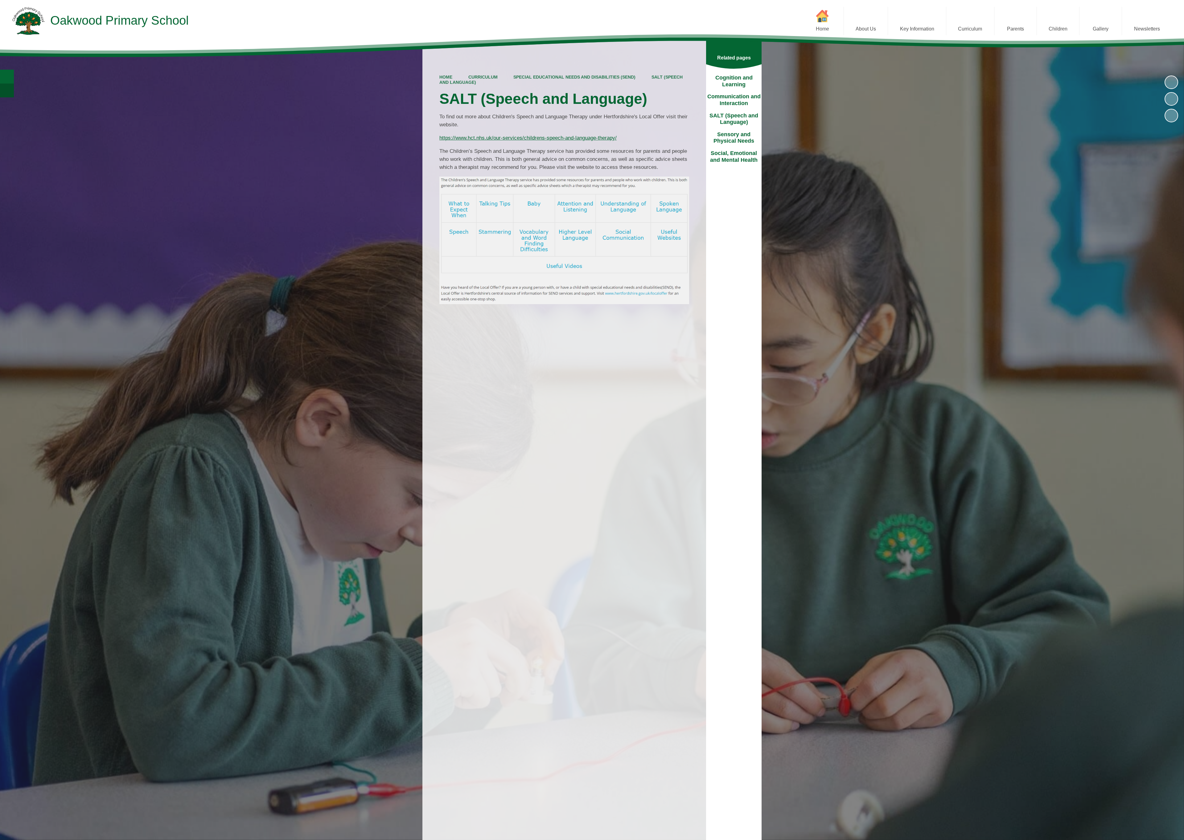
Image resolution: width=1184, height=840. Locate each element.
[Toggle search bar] (7, 77)
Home (445, 77)
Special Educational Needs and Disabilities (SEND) (574, 77)
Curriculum (483, 77)
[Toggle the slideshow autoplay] (1171, 82)
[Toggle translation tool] (7, 90)
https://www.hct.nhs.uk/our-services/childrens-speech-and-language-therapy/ (528, 138)
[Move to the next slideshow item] (1171, 115)
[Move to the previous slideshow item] (1171, 99)
